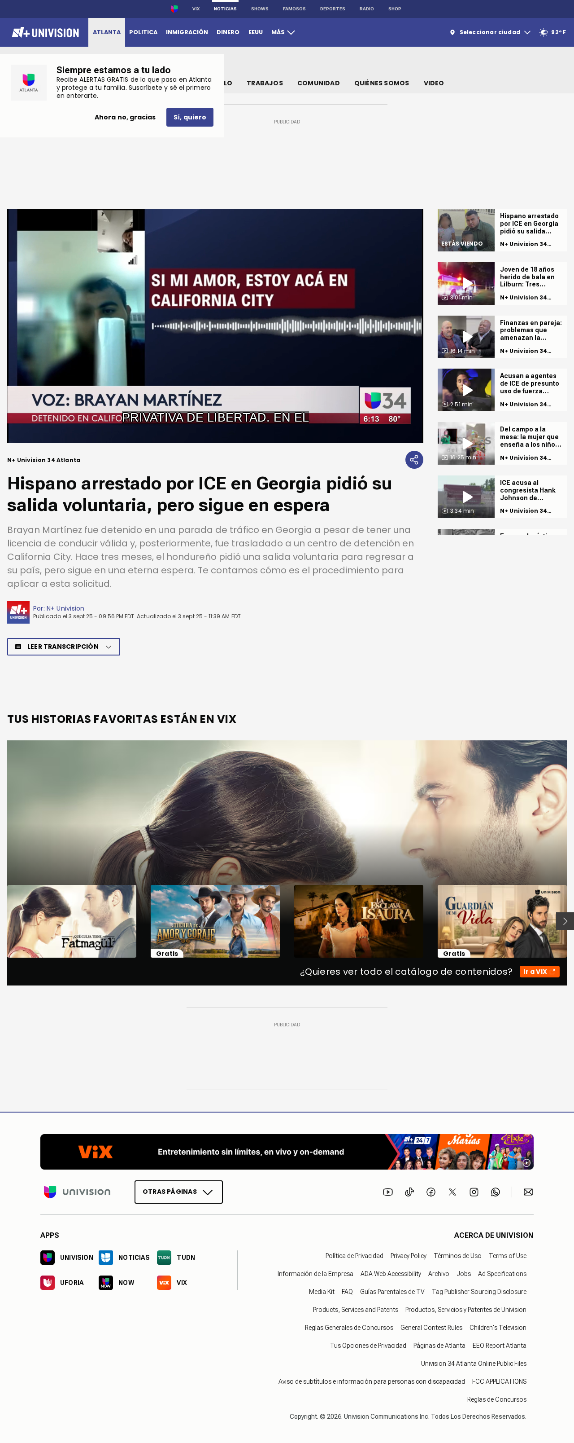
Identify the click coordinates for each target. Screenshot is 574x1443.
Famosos (294, 8)
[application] (215, 326)
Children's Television (498, 1327)
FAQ (347, 1291)
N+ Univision (66, 608)
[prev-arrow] (1, 921)
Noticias (225, 8)
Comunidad (318, 83)
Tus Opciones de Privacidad (368, 1345)
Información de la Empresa (315, 1273)
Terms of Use (507, 1255)
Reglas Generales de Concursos (349, 1327)
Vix (196, 8)
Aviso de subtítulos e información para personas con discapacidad (371, 1381)
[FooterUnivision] (77, 1192)
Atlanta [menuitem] (107, 32)
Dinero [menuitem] (228, 32)
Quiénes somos (381, 83)
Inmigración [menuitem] (187, 32)
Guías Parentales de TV (392, 1291)
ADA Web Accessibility (391, 1273)
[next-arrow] (565, 921)
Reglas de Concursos (496, 1399)
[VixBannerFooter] (287, 1152)
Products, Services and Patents (355, 1309)
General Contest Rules (431, 1327)
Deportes (332, 8)
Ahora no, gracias (125, 117)
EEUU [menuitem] (255, 32)
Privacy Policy (408, 1255)
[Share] (414, 460)
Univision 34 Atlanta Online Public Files (473, 1363)
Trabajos (265, 83)
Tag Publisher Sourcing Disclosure (479, 1291)
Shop (394, 8)
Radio (367, 8)
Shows (260, 8)
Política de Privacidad (354, 1255)
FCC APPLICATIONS (499, 1381)
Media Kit (322, 1291)
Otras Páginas (170, 1191)
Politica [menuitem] (143, 32)
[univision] (44, 32)
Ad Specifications (502, 1273)
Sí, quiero (190, 117)
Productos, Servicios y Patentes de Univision (465, 1309)
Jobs (464, 1273)
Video (434, 83)
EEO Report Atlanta (499, 1345)
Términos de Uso (458, 1255)
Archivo (438, 1273)
